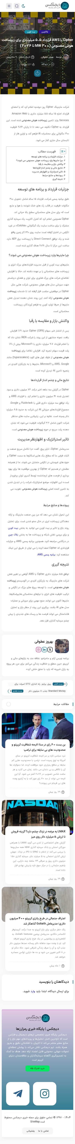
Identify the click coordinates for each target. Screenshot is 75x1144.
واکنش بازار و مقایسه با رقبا (50, 164)
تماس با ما (43, 1131)
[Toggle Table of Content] (61, 151)
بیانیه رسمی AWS (46, 555)
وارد (33, 991)
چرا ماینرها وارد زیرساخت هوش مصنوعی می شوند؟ (39, 160)
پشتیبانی (31, 1131)
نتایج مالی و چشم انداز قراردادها (48, 168)
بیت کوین (31, 31)
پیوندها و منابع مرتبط (52, 175)
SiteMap (35, 1122)
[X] (50, 649)
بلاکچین (44, 31)
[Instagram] (38, 649)
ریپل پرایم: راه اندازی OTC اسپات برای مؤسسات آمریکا (32, 684)
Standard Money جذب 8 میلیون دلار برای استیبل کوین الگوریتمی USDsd (47, 691)
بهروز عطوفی (47, 57)
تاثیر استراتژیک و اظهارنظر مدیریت (47, 171)
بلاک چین (13, 535)
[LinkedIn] (44, 649)
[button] (37, 1068)
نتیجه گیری (57, 179)
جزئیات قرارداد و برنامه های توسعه (47, 156)
